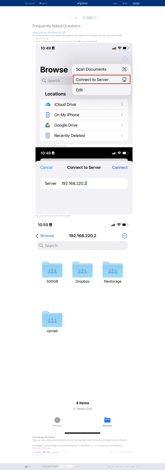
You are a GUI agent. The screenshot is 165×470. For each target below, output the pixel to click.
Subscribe (77, 466)
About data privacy (46, 467)
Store (126, 3)
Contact (89, 18)
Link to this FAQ (128, 452)
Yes (44, 452)
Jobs (113, 466)
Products (44, 3)
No (48, 452)
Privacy (138, 466)
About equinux (30, 3)
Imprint (132, 466)
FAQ (75, 18)
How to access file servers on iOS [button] (49, 32)
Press (117, 466)
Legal (122, 466)
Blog (109, 466)
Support (115, 3)
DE (29, 467)
